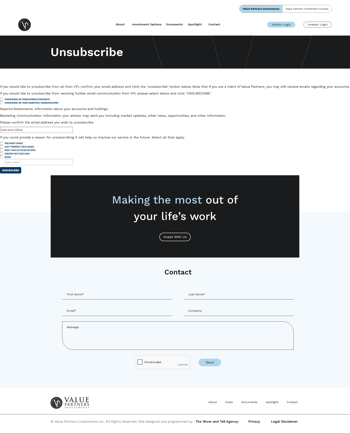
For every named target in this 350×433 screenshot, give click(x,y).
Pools (229, 402)
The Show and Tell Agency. (217, 421)
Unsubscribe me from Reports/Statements (27, 99)
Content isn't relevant (17, 153)
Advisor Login (281, 24)
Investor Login (318, 24)
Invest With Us (175, 237)
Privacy (254, 421)
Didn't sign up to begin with (20, 150)
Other (8, 157)
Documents (174, 24)
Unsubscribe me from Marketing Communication (31, 102)
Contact (214, 24)
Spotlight (195, 24)
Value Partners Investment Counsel (307, 8)
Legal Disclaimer (284, 421)
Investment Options (147, 24)
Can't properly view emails (19, 146)
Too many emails (14, 143)
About (120, 24)
